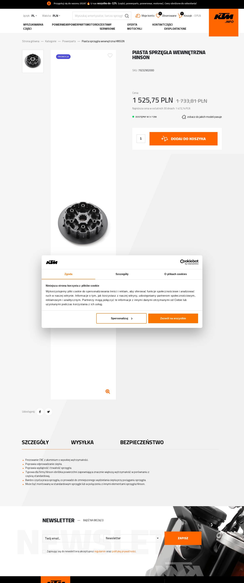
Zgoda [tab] (68, 273)
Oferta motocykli (134, 27)
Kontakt (158, 25)
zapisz (183, 538)
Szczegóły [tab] (122, 273)
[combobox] (34, 16)
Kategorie (50, 41)
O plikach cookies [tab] (175, 273)
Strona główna (30, 41)
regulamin (100, 551)
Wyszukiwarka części (33, 27)
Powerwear (60, 25)
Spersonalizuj (119, 318)
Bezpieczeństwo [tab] (142, 442)
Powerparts (78, 25)
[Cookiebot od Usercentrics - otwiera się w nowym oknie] (182, 262)
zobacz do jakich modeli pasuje (204, 117)
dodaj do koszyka (188, 138)
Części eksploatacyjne (175, 27)
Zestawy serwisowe (107, 27)
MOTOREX (93, 25)
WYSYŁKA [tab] (82, 442)
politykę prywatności (124, 551)
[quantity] (141, 138)
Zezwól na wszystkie (173, 318)
